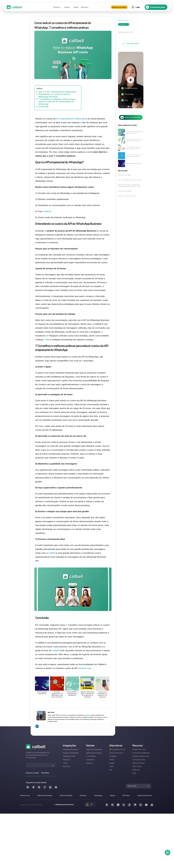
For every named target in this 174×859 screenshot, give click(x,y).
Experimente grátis (157, 7)
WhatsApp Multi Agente (124, 175)
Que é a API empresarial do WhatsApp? (57, 92)
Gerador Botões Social (140, 756)
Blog (134, 773)
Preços (76, 7)
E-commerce (91, 756)
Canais (66, 7)
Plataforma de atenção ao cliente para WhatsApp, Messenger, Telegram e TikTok (129, 185)
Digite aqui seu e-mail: (125, 32)
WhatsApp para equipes (124, 191)
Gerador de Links (138, 749)
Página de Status (138, 763)
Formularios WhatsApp (141, 753)
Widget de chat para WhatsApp (127, 196)
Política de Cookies (66, 795)
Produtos (56, 7)
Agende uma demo (119, 7)
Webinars (135, 770)
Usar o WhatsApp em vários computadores (130, 180)
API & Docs (126, 795)
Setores (112, 795)
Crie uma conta (132, 43)
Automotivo (90, 760)
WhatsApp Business (70, 749)
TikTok (65, 763)
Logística (89, 763)
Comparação (98, 795)
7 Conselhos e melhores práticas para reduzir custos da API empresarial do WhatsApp (56, 101)
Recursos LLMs (132, 786)
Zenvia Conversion (116, 753)
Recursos (84, 7)
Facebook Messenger (71, 753)
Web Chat (66, 766)
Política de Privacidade (44, 795)
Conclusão (43, 106)
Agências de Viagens (94, 753)
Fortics (111, 760)
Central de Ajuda (138, 760)
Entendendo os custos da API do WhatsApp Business (54, 95)
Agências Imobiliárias (94, 749)
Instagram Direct (69, 756)
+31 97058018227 (48, 776)
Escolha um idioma (123, 20)
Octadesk (112, 756)
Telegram (66, 760)
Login (138, 7)
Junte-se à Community (133, 117)
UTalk (111, 766)
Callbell (87, 715)
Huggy (111, 763)
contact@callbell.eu (33, 776)
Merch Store (136, 766)
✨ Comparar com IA (117, 749)
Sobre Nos (83, 795)
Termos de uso (25, 795)
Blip (110, 770)
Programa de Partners (144, 795)
